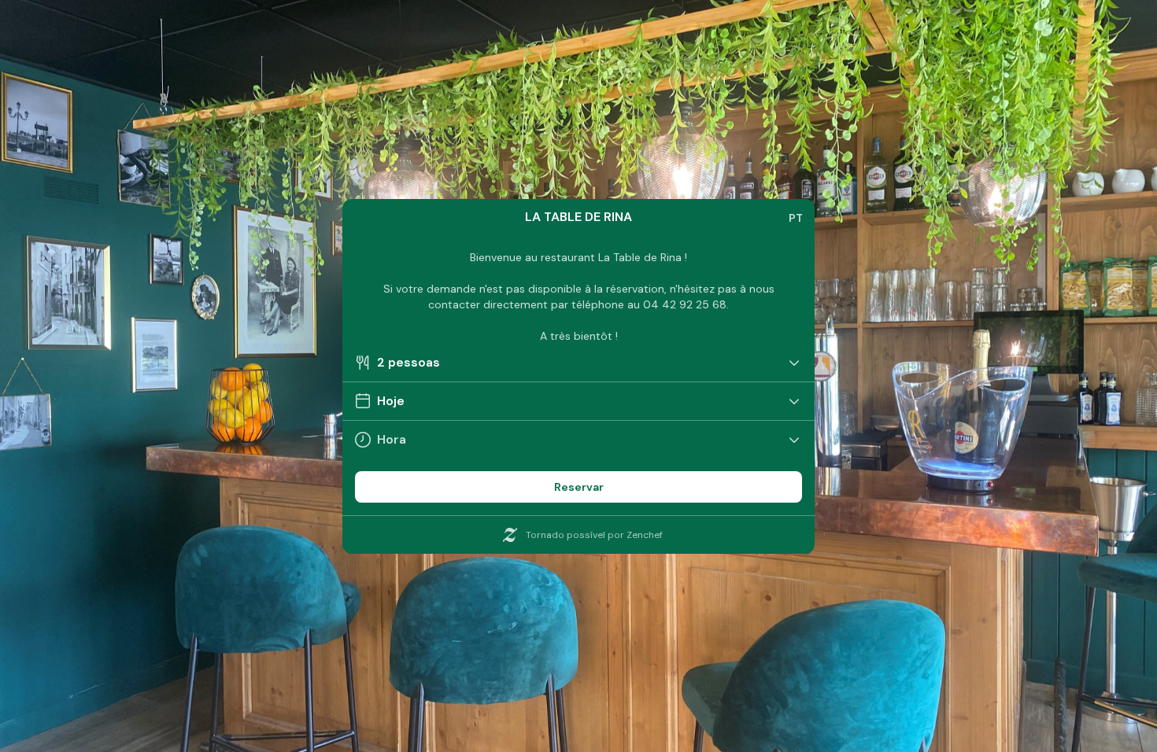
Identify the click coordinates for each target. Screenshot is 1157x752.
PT (796, 218)
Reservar (579, 487)
